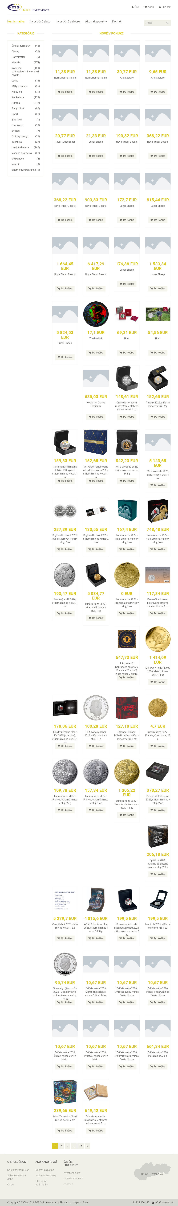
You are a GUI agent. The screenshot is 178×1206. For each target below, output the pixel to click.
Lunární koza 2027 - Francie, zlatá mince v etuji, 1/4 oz (127, 804)
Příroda (26, 103)
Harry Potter (26, 57)
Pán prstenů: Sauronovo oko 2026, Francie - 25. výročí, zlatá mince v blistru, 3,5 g (126, 670)
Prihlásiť (166, 7)
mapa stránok (80, 1202)
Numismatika (16, 21)
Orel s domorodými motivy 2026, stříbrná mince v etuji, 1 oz (126, 406)
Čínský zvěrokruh (26, 45)
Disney (26, 51)
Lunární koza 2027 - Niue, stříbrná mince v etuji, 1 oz (127, 539)
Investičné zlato (40, 21)
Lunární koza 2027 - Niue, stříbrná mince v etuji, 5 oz (157, 539)
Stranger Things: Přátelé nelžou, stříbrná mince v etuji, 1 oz (127, 735)
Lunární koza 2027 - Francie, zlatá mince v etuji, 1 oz (127, 603)
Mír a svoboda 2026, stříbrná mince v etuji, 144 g (127, 470)
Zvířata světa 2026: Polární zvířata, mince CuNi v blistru (127, 1056)
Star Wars (26, 125)
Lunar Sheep (96, 141)
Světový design (26, 136)
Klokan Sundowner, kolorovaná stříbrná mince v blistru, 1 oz (158, 603)
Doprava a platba (44, 1170)
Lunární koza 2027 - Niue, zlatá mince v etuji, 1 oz (96, 607)
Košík (150, 7)
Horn (127, 338)
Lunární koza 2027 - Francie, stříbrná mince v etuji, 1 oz (95, 799)
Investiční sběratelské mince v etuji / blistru (26, 71)
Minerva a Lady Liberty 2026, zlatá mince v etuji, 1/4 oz (157, 671)
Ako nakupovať (94, 21)
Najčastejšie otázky (45, 1175)
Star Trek (26, 119)
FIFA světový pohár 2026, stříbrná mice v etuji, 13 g (95, 735)
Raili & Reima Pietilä (65, 77)
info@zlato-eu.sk (163, 1202)
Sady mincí (26, 108)
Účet (136, 7)
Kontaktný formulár (18, 1170)
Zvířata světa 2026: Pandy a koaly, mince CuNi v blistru (157, 992)
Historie (26, 62)
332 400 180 (142, 1202)
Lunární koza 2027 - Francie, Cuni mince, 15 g (157, 735)
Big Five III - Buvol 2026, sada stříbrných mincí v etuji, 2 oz (65, 539)
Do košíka (66, 91)
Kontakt (117, 21)
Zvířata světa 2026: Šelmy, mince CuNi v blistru (65, 1056)
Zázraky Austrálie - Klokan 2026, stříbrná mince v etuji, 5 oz (95, 1120)
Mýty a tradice (26, 86)
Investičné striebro (68, 21)
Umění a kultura (26, 147)
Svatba (26, 130)
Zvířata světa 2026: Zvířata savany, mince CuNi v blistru (127, 992)
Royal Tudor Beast (65, 141)
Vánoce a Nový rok (26, 153)
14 (80, 1146)
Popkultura (26, 97)
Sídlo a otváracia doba (16, 1177)
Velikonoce (26, 158)
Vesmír (26, 164)
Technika (26, 142)
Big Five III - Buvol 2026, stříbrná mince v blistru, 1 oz (96, 539)
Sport (26, 114)
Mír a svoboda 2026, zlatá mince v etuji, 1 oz (158, 475)
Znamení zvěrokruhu (26, 169)
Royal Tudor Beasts (126, 141)
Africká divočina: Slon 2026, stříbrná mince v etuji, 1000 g (96, 928)
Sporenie (68, 1184)
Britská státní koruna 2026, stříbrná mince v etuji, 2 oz (158, 799)
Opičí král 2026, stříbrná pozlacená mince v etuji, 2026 (158, 864)
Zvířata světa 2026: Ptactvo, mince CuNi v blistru (96, 1056)
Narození (26, 91)
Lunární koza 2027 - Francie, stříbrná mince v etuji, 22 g (64, 799)
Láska (26, 80)
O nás (10, 1184)
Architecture (127, 77)
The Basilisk (95, 338)
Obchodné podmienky (41, 1183)
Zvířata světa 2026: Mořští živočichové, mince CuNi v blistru (96, 992)
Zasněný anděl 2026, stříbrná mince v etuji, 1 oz (65, 603)
